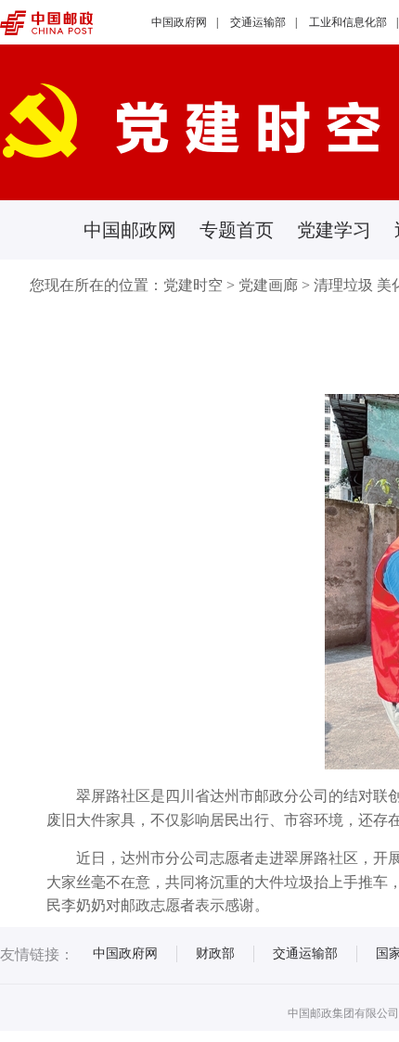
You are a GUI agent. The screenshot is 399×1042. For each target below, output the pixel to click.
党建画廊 (268, 285)
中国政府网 (179, 22)
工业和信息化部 (348, 22)
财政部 (215, 953)
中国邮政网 (130, 230)
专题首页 (237, 230)
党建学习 (334, 230)
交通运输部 (258, 22)
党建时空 (193, 285)
